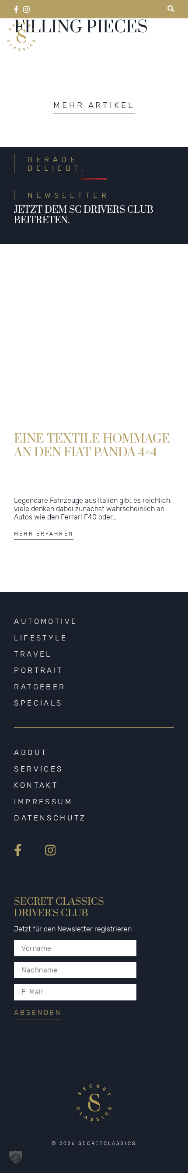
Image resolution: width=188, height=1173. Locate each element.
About (30, 752)
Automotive (45, 621)
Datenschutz (50, 817)
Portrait (38, 670)
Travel (33, 654)
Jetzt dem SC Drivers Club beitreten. (83, 215)
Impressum (43, 801)
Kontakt (36, 785)
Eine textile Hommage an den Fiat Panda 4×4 (92, 445)
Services (38, 769)
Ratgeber (40, 686)
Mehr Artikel (94, 105)
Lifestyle (40, 637)
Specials (38, 703)
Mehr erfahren (43, 534)
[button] (15, 1157)
